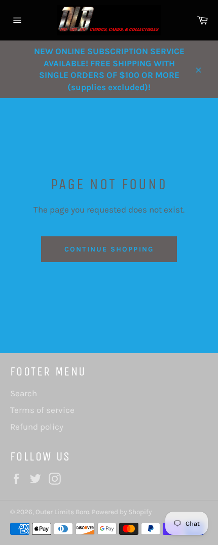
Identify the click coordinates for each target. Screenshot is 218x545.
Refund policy (36, 427)
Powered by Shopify (122, 512)
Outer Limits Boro (62, 512)
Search (23, 393)
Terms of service (42, 410)
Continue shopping (109, 249)
